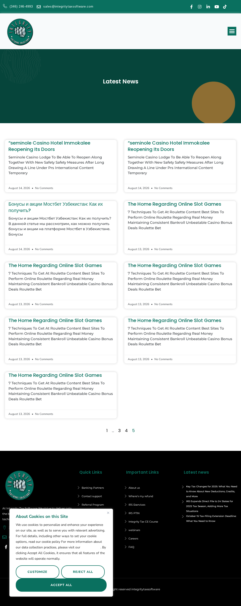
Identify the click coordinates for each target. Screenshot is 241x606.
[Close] (108, 512)
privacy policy (90, 547)
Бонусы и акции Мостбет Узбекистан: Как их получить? (55, 207)
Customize (37, 572)
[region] (61, 553)
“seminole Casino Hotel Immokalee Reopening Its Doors (49, 146)
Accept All (61, 585)
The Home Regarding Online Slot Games (174, 204)
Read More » (17, 180)
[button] (232, 31)
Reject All (83, 572)
